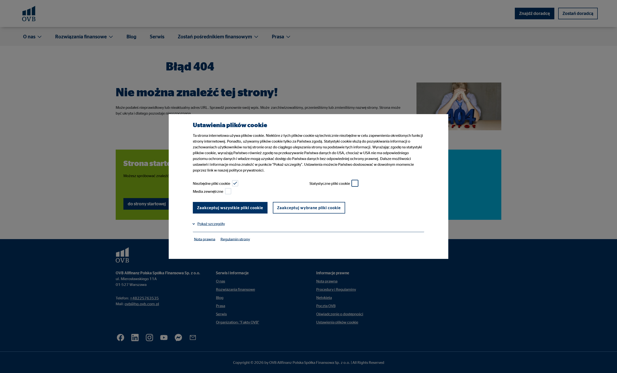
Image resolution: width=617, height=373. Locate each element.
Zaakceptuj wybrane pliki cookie (309, 208)
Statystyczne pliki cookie (329, 183)
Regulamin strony (235, 239)
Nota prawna (204, 239)
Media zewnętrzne (208, 191)
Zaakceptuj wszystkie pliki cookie (230, 208)
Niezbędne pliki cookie (211, 183)
